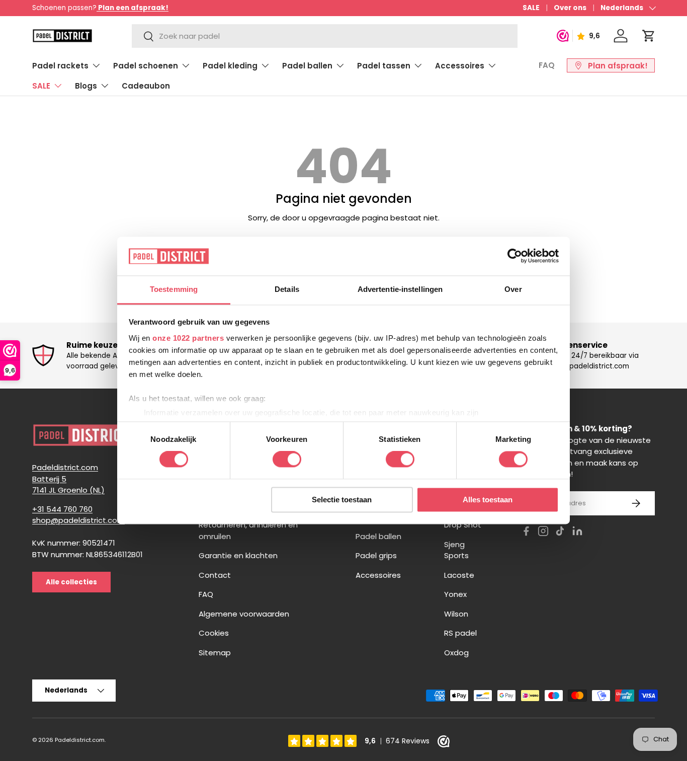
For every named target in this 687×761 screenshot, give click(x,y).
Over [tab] (513, 289)
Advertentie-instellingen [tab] (400, 289)
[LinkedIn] (577, 532)
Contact (215, 575)
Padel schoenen (145, 65)
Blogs (86, 86)
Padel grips (376, 555)
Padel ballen (307, 65)
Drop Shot (462, 524)
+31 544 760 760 (62, 509)
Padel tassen (383, 65)
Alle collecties (71, 582)
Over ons (570, 8)
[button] (649, 36)
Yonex (455, 594)
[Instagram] (543, 532)
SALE (531, 8)
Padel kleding (230, 65)
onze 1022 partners (188, 338)
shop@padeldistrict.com (78, 520)
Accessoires (459, 65)
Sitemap (215, 652)
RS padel (460, 633)
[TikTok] (560, 532)
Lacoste (459, 575)
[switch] (287, 459)
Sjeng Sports (456, 550)
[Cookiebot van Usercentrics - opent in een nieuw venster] (515, 256)
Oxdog (456, 652)
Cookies (214, 633)
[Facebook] (526, 532)
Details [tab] (287, 289)
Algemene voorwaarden (244, 613)
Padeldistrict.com (80, 740)
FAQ (547, 65)
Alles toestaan (487, 499)
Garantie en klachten (238, 555)
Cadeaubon (146, 86)
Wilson (456, 613)
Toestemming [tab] (174, 289)
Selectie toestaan (342, 499)
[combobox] (325, 36)
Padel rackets (60, 65)
